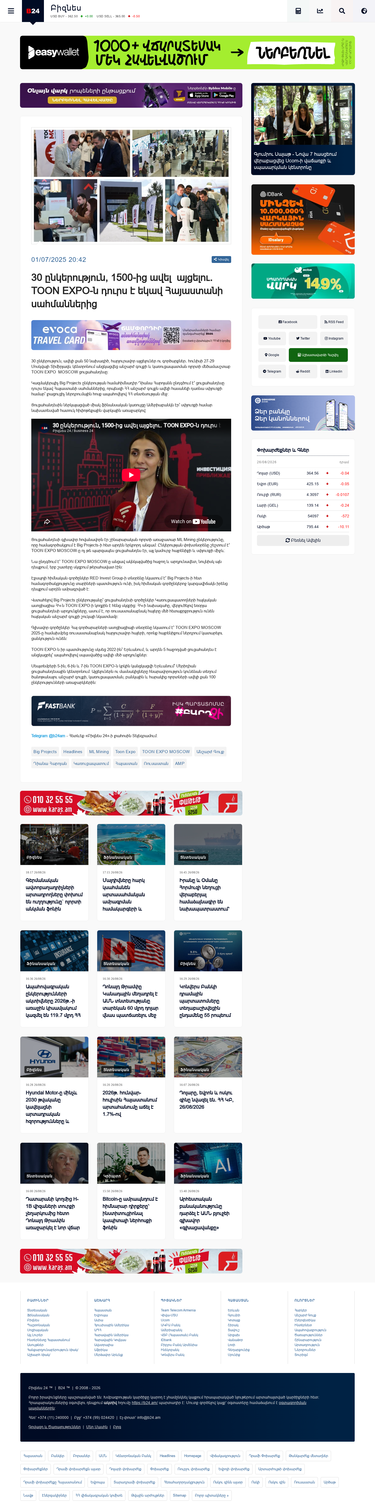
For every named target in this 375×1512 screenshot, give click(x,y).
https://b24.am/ (145, 1402)
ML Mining (99, 751)
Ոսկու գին (276, 1482)
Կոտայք (234, 1320)
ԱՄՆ (103, 1456)
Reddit (304, 371)
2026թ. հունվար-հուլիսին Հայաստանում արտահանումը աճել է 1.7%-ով (130, 1103)
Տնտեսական (193, 857)
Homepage (192, 1456)
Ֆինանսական (117, 857)
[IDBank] (303, 219)
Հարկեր (301, 1310)
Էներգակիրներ (54, 1495)
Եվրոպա (101, 1315)
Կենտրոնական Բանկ (133, 1456)
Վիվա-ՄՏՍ (169, 1315)
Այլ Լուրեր (35, 1335)
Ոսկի (261, 516)
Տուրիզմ (301, 1355)
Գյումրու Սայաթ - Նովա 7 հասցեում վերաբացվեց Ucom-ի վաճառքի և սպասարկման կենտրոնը (295, 160)
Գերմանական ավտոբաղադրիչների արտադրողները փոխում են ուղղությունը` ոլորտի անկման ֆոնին (54, 895)
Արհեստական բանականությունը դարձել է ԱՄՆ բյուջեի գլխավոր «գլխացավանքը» (205, 1213)
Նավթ (28, 1495)
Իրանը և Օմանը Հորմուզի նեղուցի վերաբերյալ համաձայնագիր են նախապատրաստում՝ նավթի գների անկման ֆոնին (205, 902)
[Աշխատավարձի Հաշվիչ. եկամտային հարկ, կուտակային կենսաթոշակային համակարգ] (298, 12)
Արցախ (234, 1335)
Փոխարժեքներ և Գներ (283, 450)
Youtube (274, 338)
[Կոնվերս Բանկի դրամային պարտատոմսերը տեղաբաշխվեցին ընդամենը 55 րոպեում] (208, 950)
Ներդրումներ (305, 1350)
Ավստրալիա (103, 1345)
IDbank (166, 1340)
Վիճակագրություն (225, 1456)
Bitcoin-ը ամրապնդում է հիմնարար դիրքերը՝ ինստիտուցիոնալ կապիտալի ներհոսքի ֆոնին (130, 1213)
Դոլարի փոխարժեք (125, 1469)
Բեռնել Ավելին (305, 540)
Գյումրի (234, 1315)
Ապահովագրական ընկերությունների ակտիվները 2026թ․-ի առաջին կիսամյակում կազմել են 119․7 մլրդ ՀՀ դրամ (53, 1004)
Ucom (165, 1320)
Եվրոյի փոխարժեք (234, 1469)
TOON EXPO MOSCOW (166, 751)
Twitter (305, 338)
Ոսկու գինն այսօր (228, 1482)
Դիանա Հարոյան (50, 763)
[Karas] (131, 803)
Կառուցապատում (91, 763)
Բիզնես (66, 7)
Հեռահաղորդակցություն (184, 1482)
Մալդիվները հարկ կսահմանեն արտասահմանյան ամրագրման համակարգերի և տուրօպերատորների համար (127, 902)
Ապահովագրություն (310, 1330)
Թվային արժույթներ (147, 1495)
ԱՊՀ (97, 1330)
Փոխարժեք (159, 1469)
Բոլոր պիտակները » (212, 1495)
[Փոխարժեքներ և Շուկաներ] (320, 12)
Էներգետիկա (305, 1320)
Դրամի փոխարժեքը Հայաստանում (52, 1482)
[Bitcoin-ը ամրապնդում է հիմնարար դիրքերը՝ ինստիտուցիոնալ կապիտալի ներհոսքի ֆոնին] (131, 1163)
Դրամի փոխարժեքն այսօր (78, 1469)
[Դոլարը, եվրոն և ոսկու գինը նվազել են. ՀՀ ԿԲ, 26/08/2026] (208, 1057)
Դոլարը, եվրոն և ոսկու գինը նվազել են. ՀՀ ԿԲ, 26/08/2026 (207, 1100)
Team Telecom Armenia (178, 1310)
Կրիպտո (112, 1176)
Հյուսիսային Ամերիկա (111, 1325)
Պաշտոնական (38, 1325)
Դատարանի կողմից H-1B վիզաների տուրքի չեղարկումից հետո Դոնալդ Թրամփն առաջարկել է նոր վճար (53, 1213)
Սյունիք (234, 1355)
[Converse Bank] (303, 413)
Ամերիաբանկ (171, 1330)
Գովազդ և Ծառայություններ (55, 1427)
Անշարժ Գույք (210, 751)
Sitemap (179, 1495)
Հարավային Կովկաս (110, 1340)
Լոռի (231, 1345)
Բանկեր (57, 1456)
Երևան (233, 1310)
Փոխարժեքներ (35, 1469)
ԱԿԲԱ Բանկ (170, 1325)
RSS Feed (336, 322)
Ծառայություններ (309, 1335)
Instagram (335, 338)
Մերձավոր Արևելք (108, 1355)
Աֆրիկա (101, 1350)
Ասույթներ (35, 1345)
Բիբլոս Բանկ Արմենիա (179, 1345)
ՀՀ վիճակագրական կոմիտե (98, 1495)
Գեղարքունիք (239, 1350)
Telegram (273, 371)
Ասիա (98, 1320)
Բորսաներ (81, 1456)
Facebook (289, 322)
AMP (180, 763)
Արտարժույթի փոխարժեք (280, 1469)
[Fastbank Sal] (131, 711)
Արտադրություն (307, 1345)
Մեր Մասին (97, 1427)
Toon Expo (125, 751)
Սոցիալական (37, 1330)
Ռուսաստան (156, 763)
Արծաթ (330, 1482)
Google (273, 355)
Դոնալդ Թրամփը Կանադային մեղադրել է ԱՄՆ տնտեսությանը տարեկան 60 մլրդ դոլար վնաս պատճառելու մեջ (130, 1001)
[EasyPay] (187, 52)
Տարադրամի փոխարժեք (134, 1482)
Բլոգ (117, 1427)
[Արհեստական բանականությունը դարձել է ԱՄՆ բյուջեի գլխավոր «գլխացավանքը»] (208, 1163)
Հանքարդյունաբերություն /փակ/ (52, 1350)
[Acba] (303, 281)
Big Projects (45, 751)
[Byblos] (131, 95)
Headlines (73, 751)
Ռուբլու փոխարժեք (194, 1469)
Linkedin (335, 371)
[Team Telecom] (131, 335)
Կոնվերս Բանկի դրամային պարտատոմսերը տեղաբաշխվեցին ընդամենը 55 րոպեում (205, 1001)
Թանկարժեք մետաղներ (308, 1456)
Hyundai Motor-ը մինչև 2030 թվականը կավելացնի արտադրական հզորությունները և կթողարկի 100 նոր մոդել (54, 1110)
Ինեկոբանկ (170, 1350)
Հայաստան (126, 763)
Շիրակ (233, 1325)
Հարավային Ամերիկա (111, 1335)
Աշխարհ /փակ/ (38, 1355)
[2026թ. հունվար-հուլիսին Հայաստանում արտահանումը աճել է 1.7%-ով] (131, 1057)
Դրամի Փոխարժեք (264, 1456)
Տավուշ (233, 1330)
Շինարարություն (308, 1340)
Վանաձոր (235, 1340)
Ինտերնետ (303, 1325)
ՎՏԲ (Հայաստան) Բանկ (179, 1335)
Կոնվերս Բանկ (172, 1355)
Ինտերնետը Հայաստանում (48, 1340)
